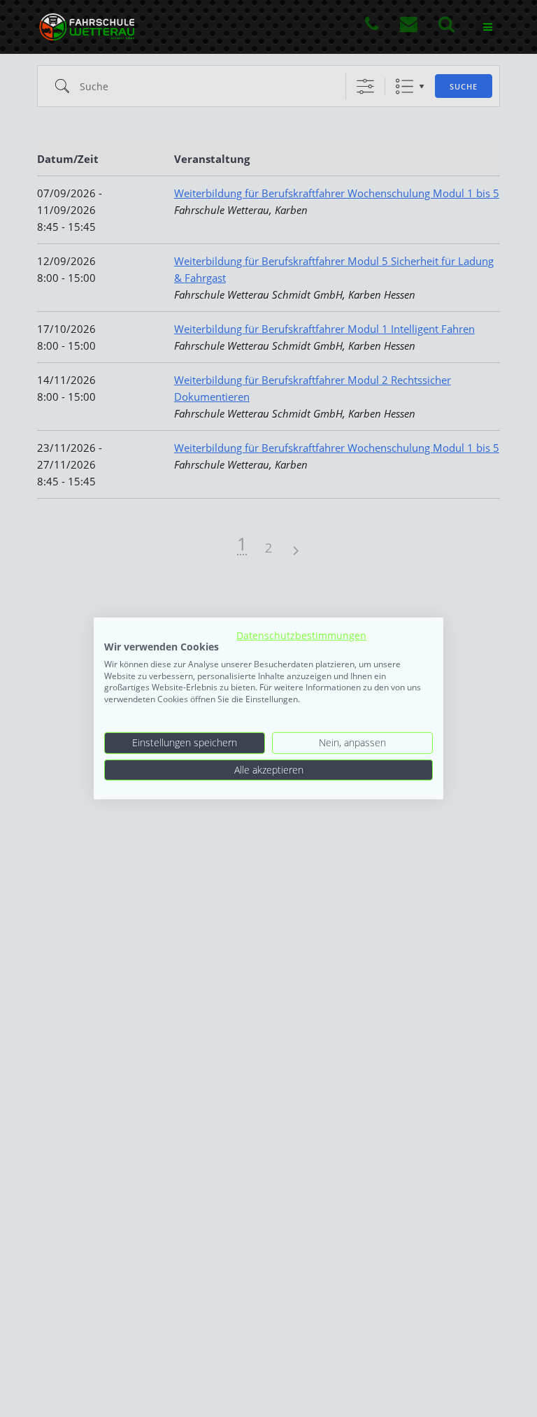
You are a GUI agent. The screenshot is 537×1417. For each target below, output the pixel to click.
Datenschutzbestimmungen (301, 635)
